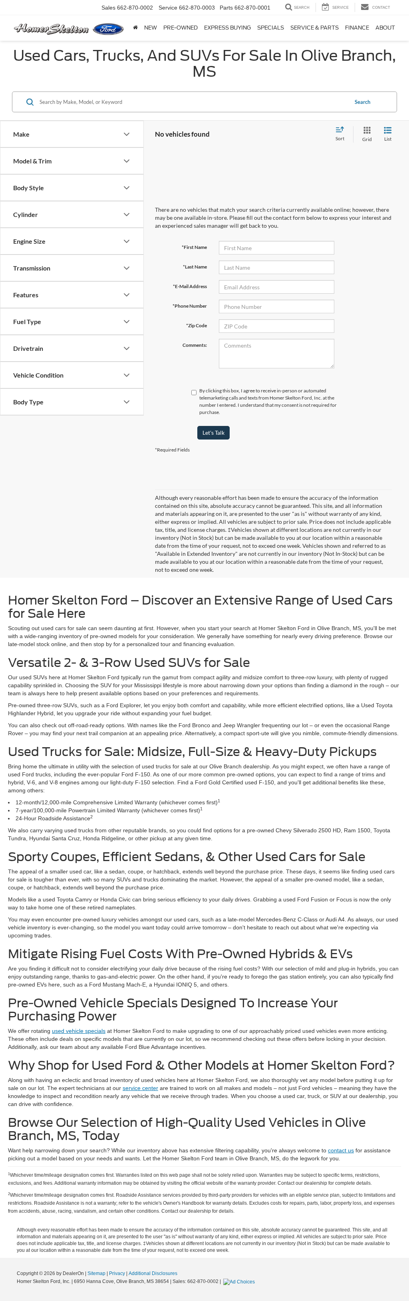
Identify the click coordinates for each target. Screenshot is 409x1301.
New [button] (150, 28)
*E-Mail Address (190, 286)
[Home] (135, 28)
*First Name (194, 247)
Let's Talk (213, 432)
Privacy (117, 1273)
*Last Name (195, 267)
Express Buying (227, 28)
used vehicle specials (78, 1031)
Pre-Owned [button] (180, 28)
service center (140, 1088)
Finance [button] (357, 28)
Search (362, 102)
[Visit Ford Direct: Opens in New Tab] (240, 1281)
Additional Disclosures (153, 1273)
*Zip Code (196, 325)
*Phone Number (190, 306)
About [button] (385, 28)
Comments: (195, 345)
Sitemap (96, 1273)
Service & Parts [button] (314, 28)
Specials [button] (270, 28)
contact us (341, 1150)
